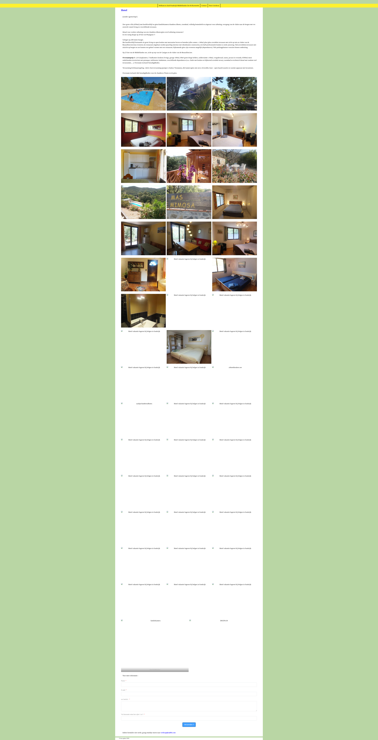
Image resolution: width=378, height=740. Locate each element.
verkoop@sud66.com (168, 733)
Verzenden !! (189, 725)
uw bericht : (124, 699)
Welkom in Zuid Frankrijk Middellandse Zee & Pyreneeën (179, 6)
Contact (204, 6)
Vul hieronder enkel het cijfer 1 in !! (132, 714)
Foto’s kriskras (214, 6)
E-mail (123, 690)
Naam (123, 681)
